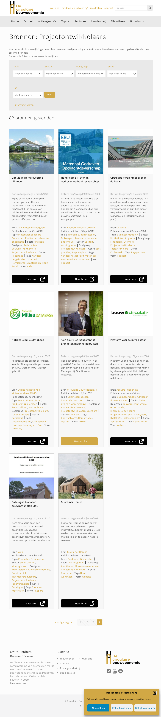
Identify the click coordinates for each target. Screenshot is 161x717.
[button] (154, 692)
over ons (54, 7)
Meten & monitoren (29, 400)
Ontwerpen (18, 238)
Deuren (65, 421)
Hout (45, 262)
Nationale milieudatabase (28, 339)
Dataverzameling (21, 421)
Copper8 (121, 227)
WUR (20, 551)
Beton (144, 421)
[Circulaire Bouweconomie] (27, 13)
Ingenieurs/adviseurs (122, 410)
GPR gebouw (39, 421)
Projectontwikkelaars (24, 252)
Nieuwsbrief (67, 658)
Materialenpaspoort (29, 234)
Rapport (65, 262)
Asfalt (136, 421)
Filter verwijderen (24, 104)
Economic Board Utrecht (81, 227)
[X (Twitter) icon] (80, 706)
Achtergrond (117, 421)
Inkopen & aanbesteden (81, 234)
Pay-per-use (138, 252)
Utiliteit (39, 241)
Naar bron (31, 279)
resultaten (96, 7)
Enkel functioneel (121, 708)
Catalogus (17, 417)
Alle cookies (98, 708)
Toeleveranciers (119, 248)
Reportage (17, 255)
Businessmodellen (127, 234)
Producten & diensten (24, 403)
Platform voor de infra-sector (128, 339)
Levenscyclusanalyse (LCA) (27, 425)
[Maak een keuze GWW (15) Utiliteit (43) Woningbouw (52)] (59, 75)
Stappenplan (78, 252)
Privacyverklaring (70, 668)
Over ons (87, 658)
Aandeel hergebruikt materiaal (78, 255)
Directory (17, 428)
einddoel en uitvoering (75, 7)
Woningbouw (68, 245)
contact (108, 7)
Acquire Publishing (127, 389)
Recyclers (91, 410)
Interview (73, 414)
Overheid (129, 241)
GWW (15, 407)
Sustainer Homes (71, 502)
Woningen (67, 576)
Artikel (82, 421)
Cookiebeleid (67, 672)
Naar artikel (81, 441)
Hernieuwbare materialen (26, 262)
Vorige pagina (64, 622)
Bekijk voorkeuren (145, 708)
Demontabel (85, 417)
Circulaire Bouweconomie (82, 389)
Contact (64, 663)
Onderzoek (116, 252)
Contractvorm (69, 417)
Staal (15, 266)
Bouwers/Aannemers (24, 248)
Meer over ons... (19, 683)
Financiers (116, 241)
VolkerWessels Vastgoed (31, 227)
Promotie (66, 573)
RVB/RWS (115, 417)
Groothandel (117, 407)
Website (121, 425)
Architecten (30, 245)
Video (30, 266)
